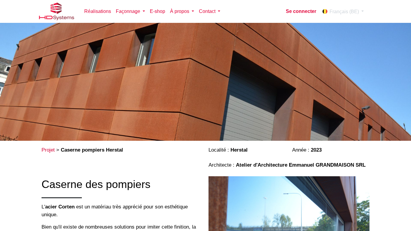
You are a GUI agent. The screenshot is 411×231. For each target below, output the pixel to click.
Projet (48, 150)
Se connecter (301, 11)
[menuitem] (97, 11)
